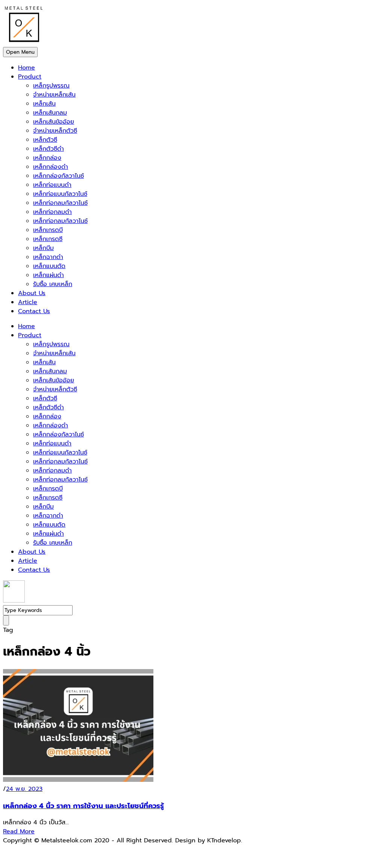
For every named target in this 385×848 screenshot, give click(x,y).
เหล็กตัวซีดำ (48, 148)
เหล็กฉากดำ (48, 257)
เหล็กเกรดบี (48, 230)
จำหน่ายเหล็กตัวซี (55, 130)
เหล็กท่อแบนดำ (52, 184)
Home (26, 67)
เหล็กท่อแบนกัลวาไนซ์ (60, 193)
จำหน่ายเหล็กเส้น (54, 94)
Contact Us (34, 311)
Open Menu (20, 52)
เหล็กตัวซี (45, 139)
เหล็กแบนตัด (49, 266)
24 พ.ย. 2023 (24, 788)
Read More (19, 831)
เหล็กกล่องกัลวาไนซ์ (58, 175)
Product (29, 76)
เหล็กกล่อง (47, 157)
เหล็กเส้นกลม (50, 112)
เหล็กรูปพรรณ (51, 85)
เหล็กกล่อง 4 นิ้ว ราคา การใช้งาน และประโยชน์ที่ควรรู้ (83, 806)
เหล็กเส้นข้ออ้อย (53, 121)
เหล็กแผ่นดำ (48, 275)
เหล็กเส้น (44, 103)
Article (27, 302)
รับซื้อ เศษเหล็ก (52, 284)
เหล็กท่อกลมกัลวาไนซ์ (60, 202)
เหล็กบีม (43, 248)
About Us (31, 293)
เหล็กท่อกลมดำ (52, 212)
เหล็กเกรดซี (47, 239)
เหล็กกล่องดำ (50, 166)
